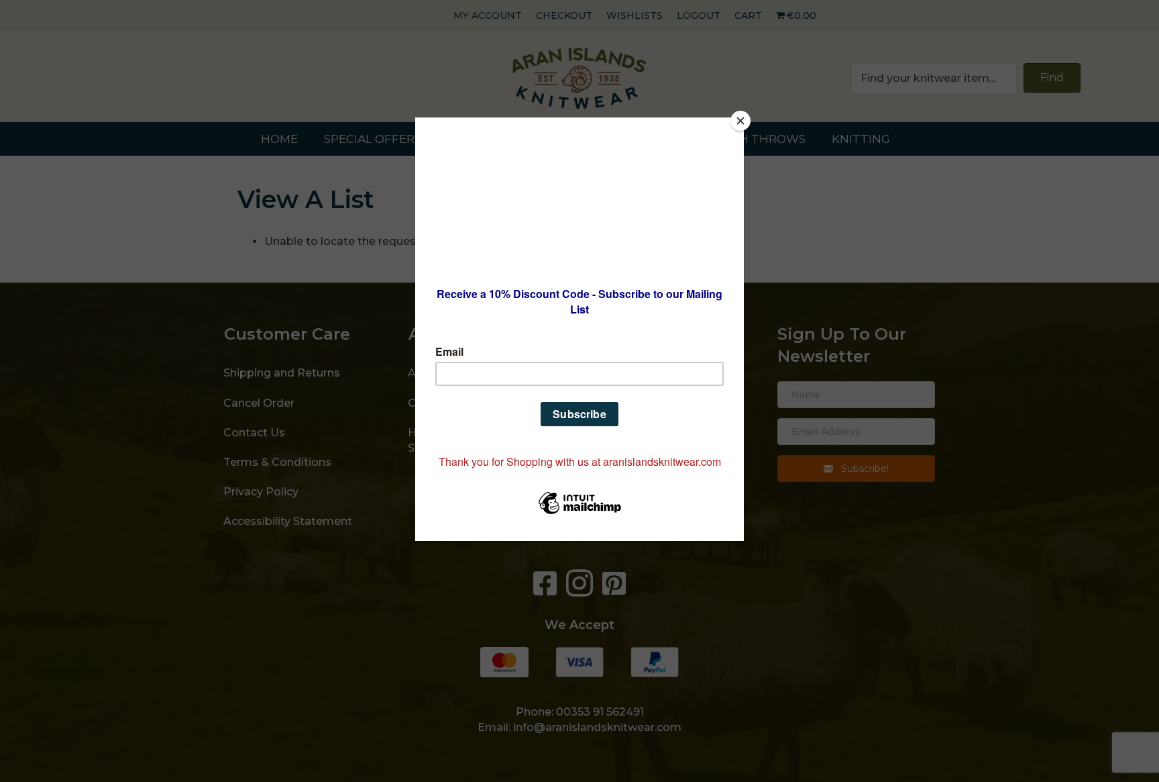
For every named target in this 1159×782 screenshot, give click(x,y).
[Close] (740, 121)
